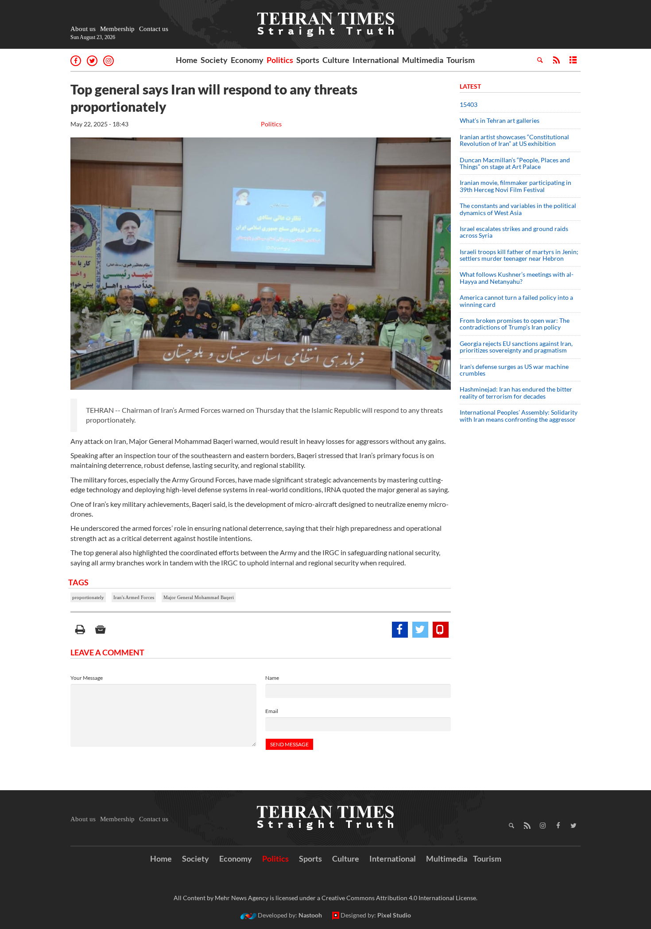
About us (83, 28)
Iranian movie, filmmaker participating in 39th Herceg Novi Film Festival (515, 186)
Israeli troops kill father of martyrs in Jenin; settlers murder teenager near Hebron (519, 255)
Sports (307, 60)
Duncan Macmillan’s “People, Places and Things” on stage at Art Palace (515, 163)
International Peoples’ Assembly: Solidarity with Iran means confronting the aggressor (518, 415)
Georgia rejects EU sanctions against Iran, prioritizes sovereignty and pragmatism (516, 347)
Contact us (153, 28)
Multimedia (422, 60)
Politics (280, 60)
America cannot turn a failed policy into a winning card (516, 301)
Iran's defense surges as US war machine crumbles (514, 370)
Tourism (460, 60)
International (376, 60)
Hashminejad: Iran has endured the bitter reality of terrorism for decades (516, 392)
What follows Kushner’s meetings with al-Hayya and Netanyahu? (517, 277)
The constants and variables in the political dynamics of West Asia (518, 209)
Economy (247, 60)
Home (187, 60)
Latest (470, 86)
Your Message (86, 677)
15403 (468, 104)
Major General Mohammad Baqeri (198, 597)
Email (271, 711)
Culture (335, 60)
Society (214, 60)
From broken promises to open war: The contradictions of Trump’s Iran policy (515, 324)
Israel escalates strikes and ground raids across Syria (514, 232)
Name (272, 677)
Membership (117, 28)
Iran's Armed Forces (133, 597)
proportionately (88, 597)
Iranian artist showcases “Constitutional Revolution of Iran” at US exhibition (514, 140)
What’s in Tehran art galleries (499, 120)
